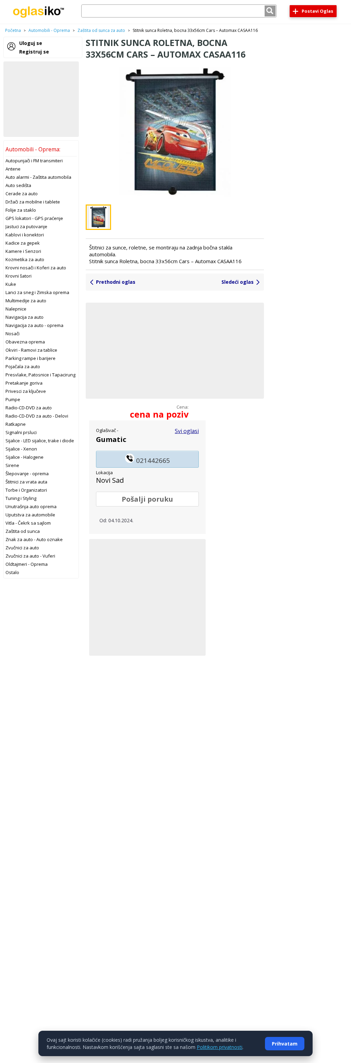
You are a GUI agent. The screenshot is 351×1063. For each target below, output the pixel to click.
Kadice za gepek (22, 243)
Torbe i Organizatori (26, 490)
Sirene (12, 465)
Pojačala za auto (22, 366)
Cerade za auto (21, 193)
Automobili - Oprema (49, 30)
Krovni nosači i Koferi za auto (35, 268)
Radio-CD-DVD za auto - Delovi (36, 416)
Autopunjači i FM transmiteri (34, 160)
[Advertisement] (41, 99)
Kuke (10, 284)
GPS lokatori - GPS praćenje (34, 218)
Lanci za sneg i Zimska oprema (37, 292)
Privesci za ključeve (25, 391)
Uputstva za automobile (30, 515)
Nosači (12, 333)
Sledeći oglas (237, 282)
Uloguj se (30, 43)
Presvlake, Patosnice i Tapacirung (40, 375)
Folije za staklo (20, 210)
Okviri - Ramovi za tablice (31, 350)
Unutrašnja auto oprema (31, 506)
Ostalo (12, 572)
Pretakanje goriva (24, 383)
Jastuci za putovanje (26, 226)
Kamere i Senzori (23, 251)
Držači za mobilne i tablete (32, 202)
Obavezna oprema (25, 342)
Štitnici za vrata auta (26, 482)
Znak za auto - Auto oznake (34, 539)
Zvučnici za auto (22, 548)
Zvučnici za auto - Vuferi (30, 556)
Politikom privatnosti (219, 1047)
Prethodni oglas (115, 282)
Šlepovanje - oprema (27, 473)
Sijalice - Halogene (24, 457)
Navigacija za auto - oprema (34, 325)
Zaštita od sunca (22, 531)
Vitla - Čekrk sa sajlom (28, 523)
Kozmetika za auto (24, 259)
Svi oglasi (187, 431)
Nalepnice (15, 309)
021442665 (152, 460)
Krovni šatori (18, 276)
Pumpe (12, 399)
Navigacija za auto (24, 317)
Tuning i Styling (20, 498)
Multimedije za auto (25, 300)
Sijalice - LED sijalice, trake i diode (39, 440)
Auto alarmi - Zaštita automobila (38, 177)
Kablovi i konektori (24, 235)
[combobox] (179, 11)
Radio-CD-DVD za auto (28, 408)
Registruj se (34, 51)
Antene (13, 169)
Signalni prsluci (21, 432)
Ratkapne (15, 424)
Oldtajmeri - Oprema (26, 564)
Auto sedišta (18, 185)
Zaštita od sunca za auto (101, 30)
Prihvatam (285, 1043)
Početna (13, 30)
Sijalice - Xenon (21, 449)
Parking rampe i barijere (30, 358)
